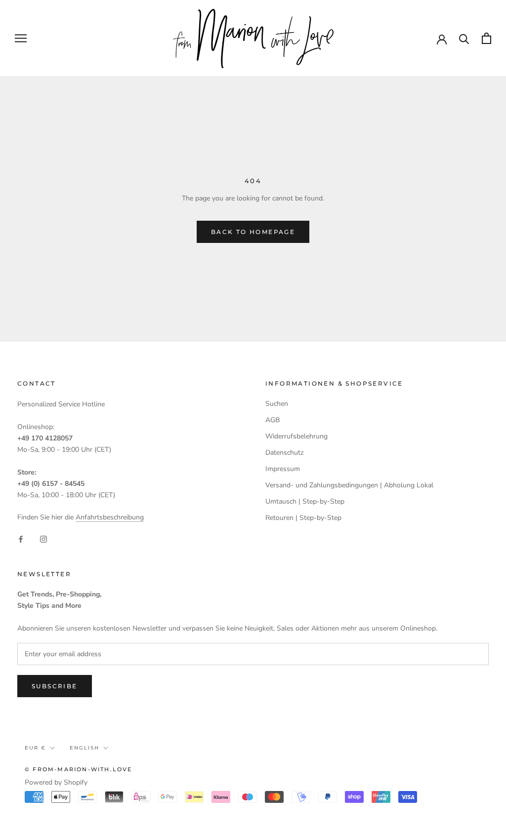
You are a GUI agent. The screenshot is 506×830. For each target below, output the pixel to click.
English (84, 748)
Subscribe (55, 686)
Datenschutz (284, 452)
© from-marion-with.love (78, 769)
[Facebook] (20, 538)
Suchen (276, 403)
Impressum (282, 469)
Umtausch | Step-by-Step (304, 501)
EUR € (35, 748)
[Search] (464, 38)
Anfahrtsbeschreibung (110, 517)
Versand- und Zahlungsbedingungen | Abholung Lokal (349, 485)
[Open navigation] (21, 38)
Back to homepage (253, 232)
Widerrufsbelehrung (296, 436)
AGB (272, 420)
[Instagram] (43, 538)
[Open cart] (486, 38)
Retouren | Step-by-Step (303, 517)
